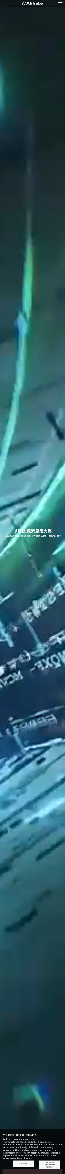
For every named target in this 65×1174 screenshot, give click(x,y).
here (32, 1158)
